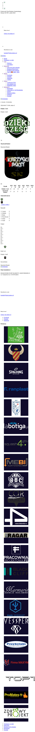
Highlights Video (11, 85)
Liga (5, 61)
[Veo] (4, 8)
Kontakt (9, 96)
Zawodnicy (10, 64)
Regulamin (10, 88)
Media (5, 73)
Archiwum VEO (11, 82)
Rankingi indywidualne (13, 70)
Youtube (9, 76)
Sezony (9, 91)
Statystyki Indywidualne (13, 67)
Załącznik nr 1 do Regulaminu (15, 90)
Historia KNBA (11, 93)
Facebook (9, 75)
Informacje (6, 87)
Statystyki (6, 66)
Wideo (5, 81)
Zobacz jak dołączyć (9, 33)
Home (5, 58)
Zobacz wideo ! (5, 204)
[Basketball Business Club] (4, 2)
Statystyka (6, 725)
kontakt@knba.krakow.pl (10, 53)
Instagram (9, 78)
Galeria (9, 79)
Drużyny (9, 63)
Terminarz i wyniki (9, 60)
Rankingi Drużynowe (12, 69)
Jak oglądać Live (11, 84)
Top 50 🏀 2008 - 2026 (13, 72)
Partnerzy (9, 94)
